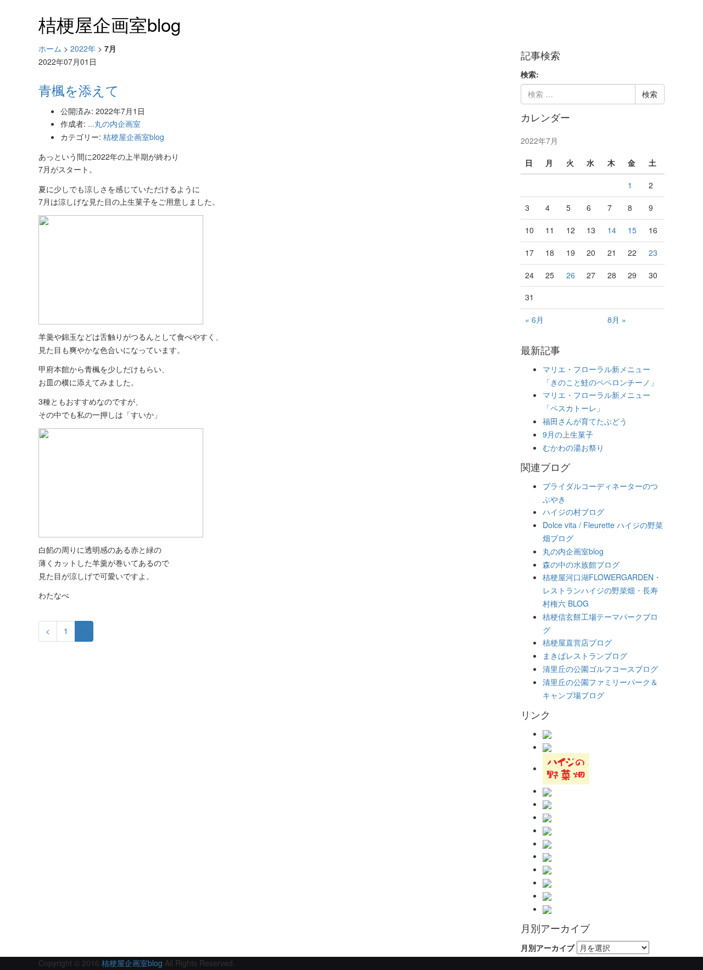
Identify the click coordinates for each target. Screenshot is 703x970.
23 (653, 252)
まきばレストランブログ (585, 655)
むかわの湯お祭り (573, 447)
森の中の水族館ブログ (581, 564)
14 (611, 230)
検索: (530, 74)
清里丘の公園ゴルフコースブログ (600, 668)
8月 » (616, 319)
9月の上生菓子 (568, 434)
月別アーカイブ (547, 947)
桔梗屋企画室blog (109, 24)
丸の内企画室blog (573, 551)
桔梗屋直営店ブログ (577, 642)
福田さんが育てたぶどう (585, 421)
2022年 (83, 48)
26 (570, 275)
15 (632, 230)
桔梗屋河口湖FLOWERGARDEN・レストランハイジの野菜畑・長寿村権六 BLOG (602, 590)
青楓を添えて (78, 89)
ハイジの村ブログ (573, 511)
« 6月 (534, 319)
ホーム (50, 48)
